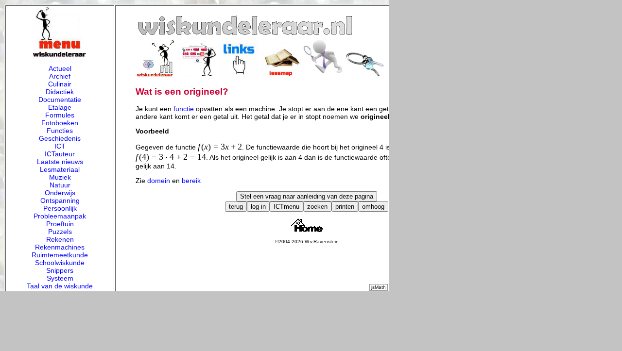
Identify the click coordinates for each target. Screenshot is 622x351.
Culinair (59, 84)
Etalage (59, 107)
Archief (59, 76)
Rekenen (60, 239)
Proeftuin (60, 224)
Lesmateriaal (60, 169)
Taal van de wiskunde (60, 286)
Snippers (59, 270)
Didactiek (60, 92)
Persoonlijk (60, 208)
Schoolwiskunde (60, 263)
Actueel (60, 68)
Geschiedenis (60, 138)
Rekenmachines (60, 247)
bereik (191, 180)
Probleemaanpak (60, 216)
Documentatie (59, 99)
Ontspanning (60, 200)
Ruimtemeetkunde (60, 255)
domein (158, 180)
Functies (60, 130)
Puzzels (60, 231)
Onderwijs (60, 193)
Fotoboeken (59, 123)
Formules (59, 115)
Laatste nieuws (60, 162)
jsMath (378, 287)
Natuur (60, 185)
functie (183, 109)
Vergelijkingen (59, 294)
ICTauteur (60, 154)
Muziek (60, 177)
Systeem (60, 278)
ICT (60, 146)
